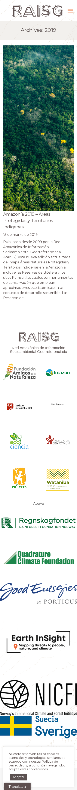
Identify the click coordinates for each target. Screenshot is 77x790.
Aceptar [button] (18, 777)
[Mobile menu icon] (70, 10)
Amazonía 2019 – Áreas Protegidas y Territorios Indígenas (28, 220)
